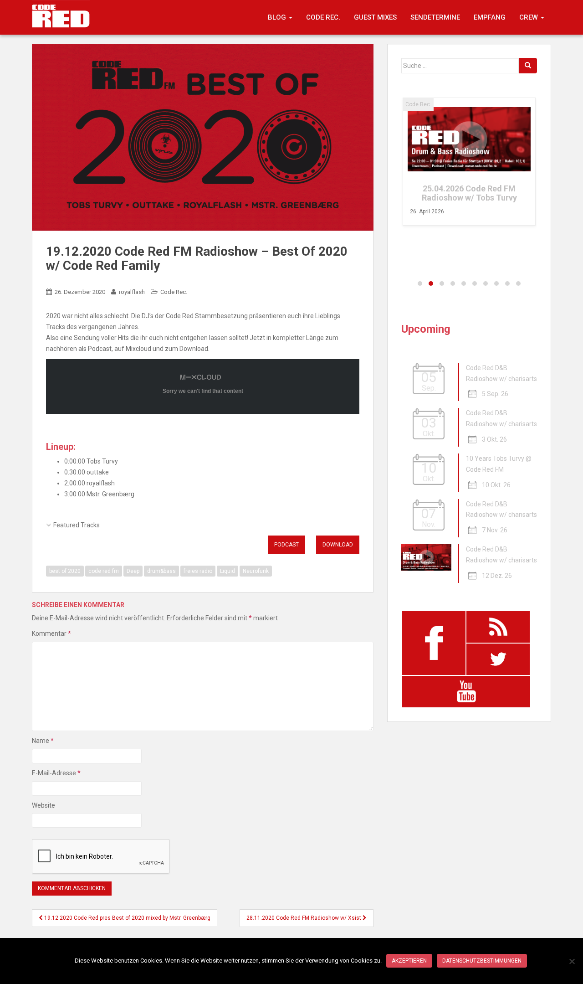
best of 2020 (65, 571)
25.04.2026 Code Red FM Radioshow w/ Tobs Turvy (469, 193)
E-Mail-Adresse (56, 773)
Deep (133, 571)
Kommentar (51, 633)
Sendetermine (435, 17)
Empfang (490, 17)
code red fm (103, 571)
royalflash (132, 292)
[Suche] (528, 65)
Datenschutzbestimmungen (482, 961)
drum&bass (161, 571)
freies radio (198, 571)
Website (43, 805)
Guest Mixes (375, 17)
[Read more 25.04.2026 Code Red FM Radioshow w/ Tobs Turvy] (469, 139)
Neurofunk (256, 571)
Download (337, 544)
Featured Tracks (76, 525)
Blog (278, 17)
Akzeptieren (409, 961)
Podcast (286, 544)
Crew (529, 17)
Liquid (227, 571)
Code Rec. (323, 17)
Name (43, 740)
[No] (571, 961)
